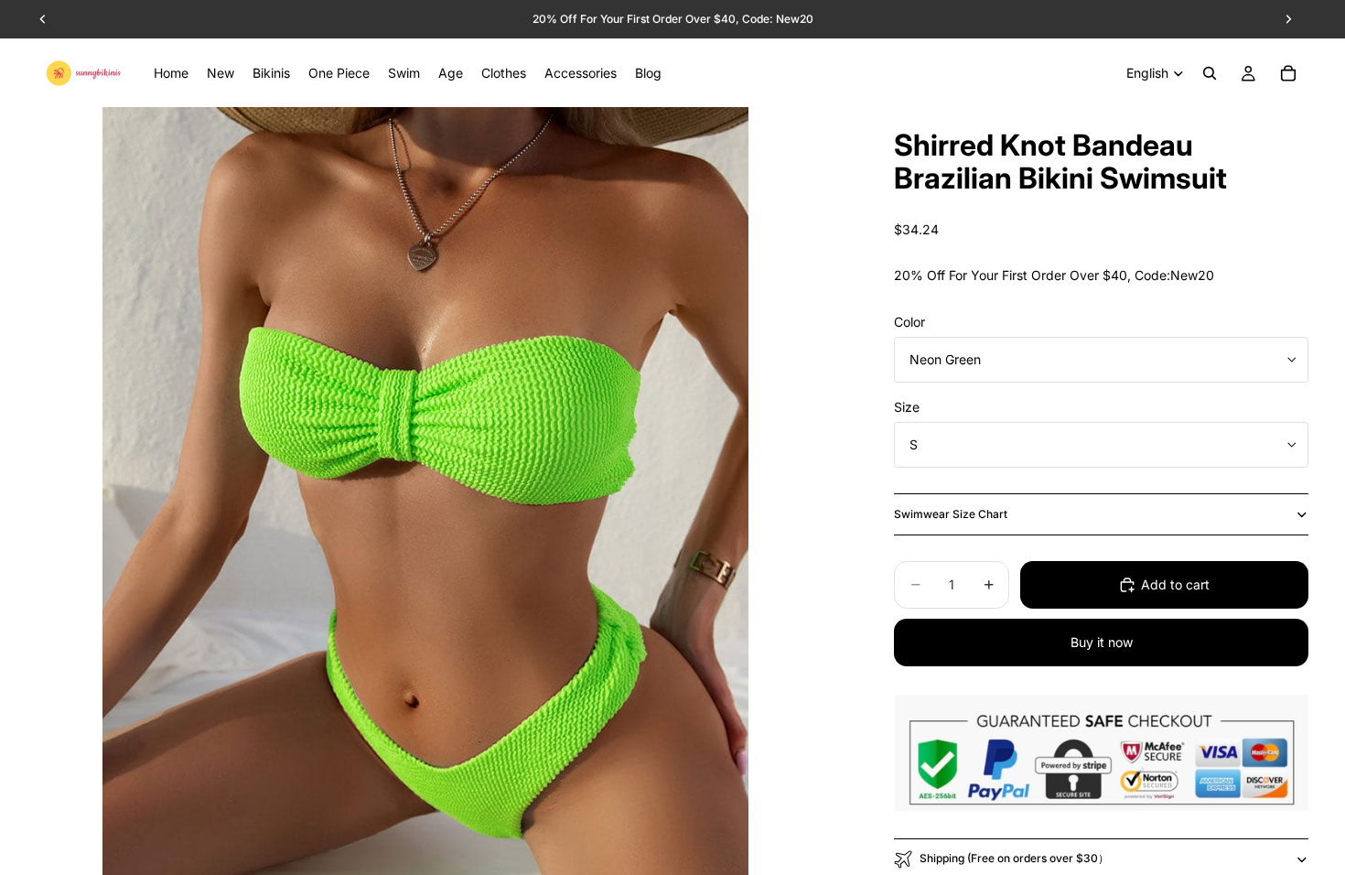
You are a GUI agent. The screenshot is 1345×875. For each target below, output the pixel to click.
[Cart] (1288, 73)
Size (907, 407)
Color (909, 321)
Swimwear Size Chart (950, 514)
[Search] (1209, 73)
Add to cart (1175, 584)
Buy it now (1102, 642)
